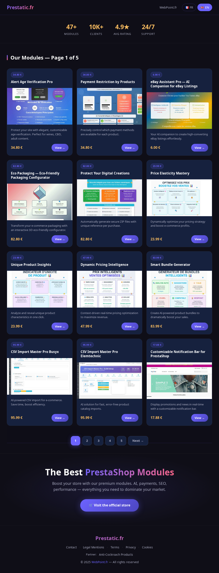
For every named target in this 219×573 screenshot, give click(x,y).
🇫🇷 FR (189, 7)
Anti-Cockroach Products (116, 554)
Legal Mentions (93, 547)
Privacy (131, 547)
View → (60, 148)
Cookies (147, 547)
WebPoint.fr (168, 7)
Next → (138, 441)
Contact (71, 547)
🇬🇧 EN (204, 7)
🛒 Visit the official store (109, 505)
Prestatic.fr (20, 7)
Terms (115, 547)
